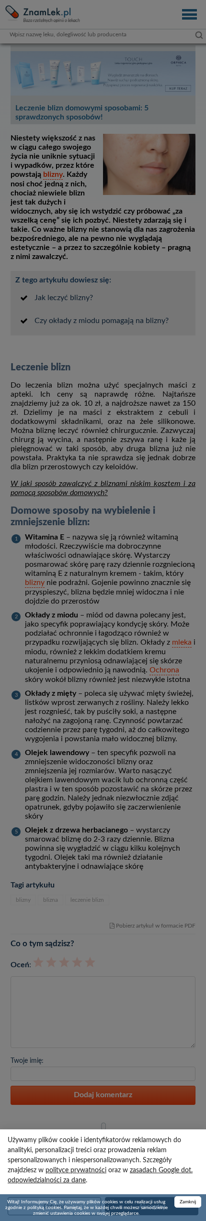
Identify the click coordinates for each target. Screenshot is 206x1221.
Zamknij (188, 1201)
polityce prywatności (76, 1170)
